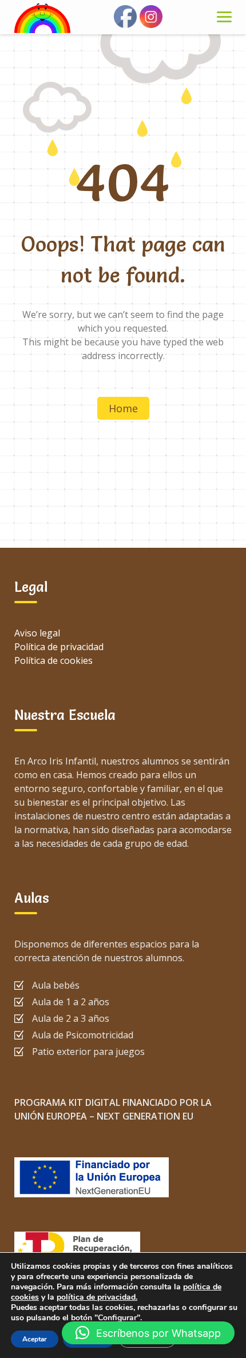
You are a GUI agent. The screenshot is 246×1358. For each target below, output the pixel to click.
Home (123, 408)
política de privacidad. (97, 1297)
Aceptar (34, 1339)
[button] (148, 1332)
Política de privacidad (59, 646)
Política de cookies (53, 660)
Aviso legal (37, 633)
